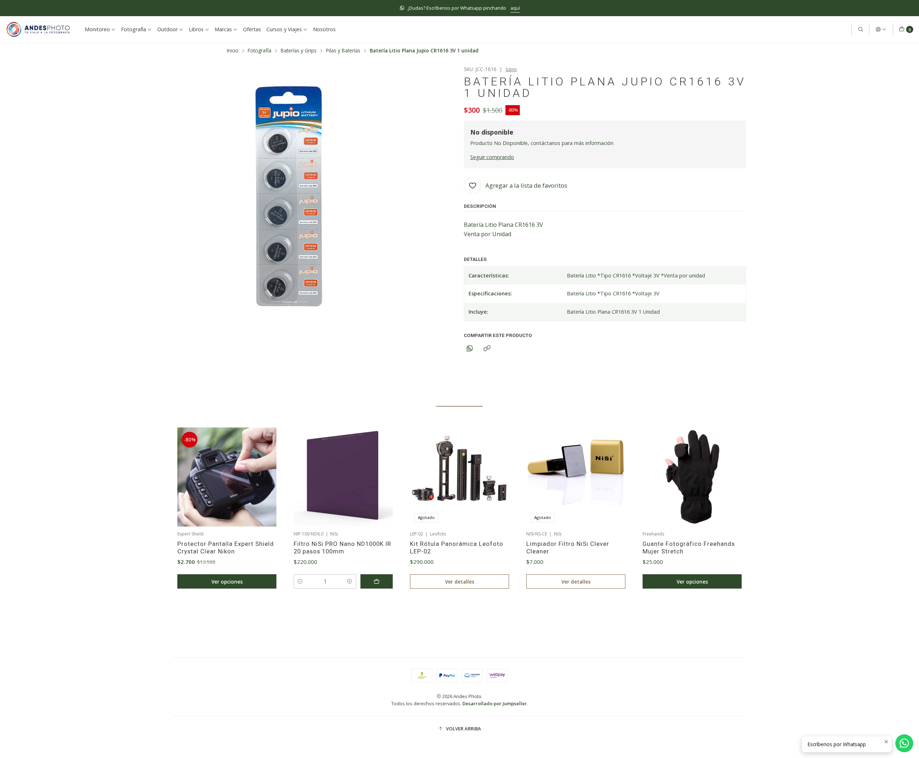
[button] (427, 613)
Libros (196, 29)
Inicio (232, 50)
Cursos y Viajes (284, 29)
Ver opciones (227, 581)
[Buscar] (860, 29)
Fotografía (133, 29)
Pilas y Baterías (343, 50)
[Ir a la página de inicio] (38, 29)
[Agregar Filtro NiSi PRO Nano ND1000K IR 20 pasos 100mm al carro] (376, 581)
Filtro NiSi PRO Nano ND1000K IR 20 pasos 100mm (342, 547)
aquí (515, 8)
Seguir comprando (492, 157)
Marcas (223, 29)
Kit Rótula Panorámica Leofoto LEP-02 (456, 547)
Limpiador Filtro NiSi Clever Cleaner (567, 547)
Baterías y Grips (299, 50)
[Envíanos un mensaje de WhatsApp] (904, 743)
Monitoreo (97, 29)
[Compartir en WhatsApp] (470, 348)
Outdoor (167, 29)
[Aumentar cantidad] (350, 581)
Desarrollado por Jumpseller (494, 703)
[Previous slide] (178, 613)
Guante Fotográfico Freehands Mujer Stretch (689, 547)
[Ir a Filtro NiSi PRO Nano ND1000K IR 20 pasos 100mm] (343, 477)
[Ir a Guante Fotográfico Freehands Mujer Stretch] (692, 477)
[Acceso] (881, 29)
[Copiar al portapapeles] (487, 348)
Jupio (511, 69)
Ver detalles (459, 581)
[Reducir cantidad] (300, 581)
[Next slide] (740, 613)
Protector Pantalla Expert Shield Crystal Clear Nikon (225, 547)
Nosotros (324, 29)
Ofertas (252, 29)
